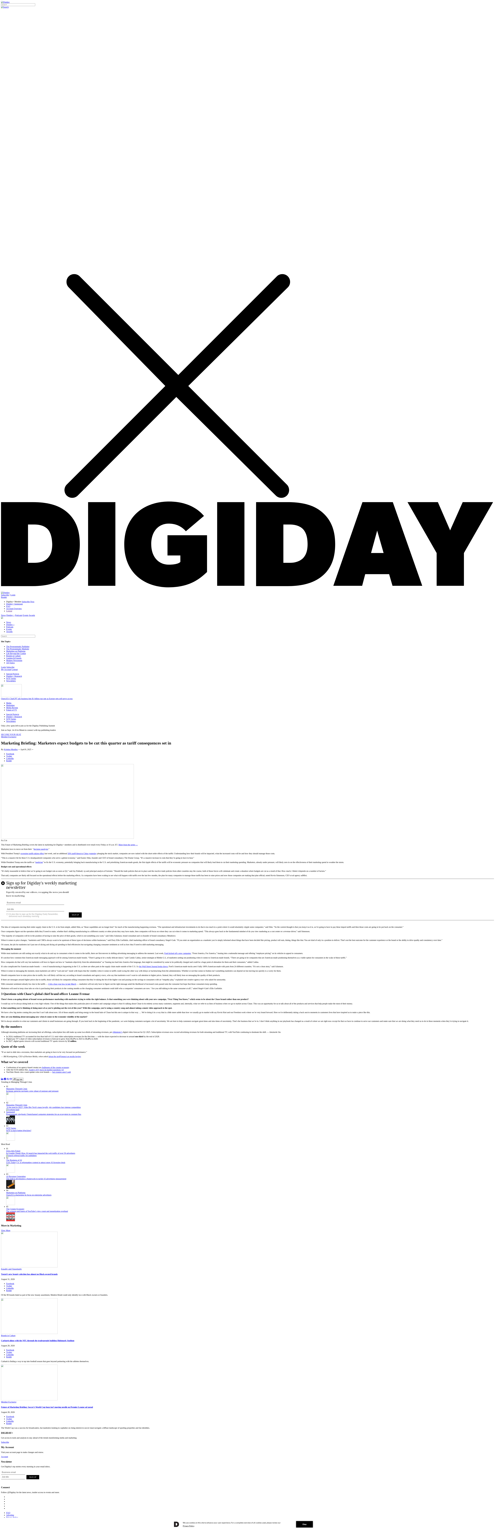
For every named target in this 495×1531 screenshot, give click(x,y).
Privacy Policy (12, 1517)
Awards (32, 615)
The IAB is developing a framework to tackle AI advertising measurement (36, 1179)
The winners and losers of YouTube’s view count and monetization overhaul (37, 1211)
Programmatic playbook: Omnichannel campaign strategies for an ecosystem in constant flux (43, 1114)
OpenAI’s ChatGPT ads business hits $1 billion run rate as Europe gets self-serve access (37, 699)
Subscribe (5, 595)
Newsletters (11, 681)
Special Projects (12, 674)
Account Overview (14, 609)
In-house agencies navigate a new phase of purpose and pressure (32, 1091)
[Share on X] (8, 1079)
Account (4, 1457)
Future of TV (11, 710)
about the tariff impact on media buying (65, 1056)
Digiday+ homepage (14, 604)
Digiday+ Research (14, 676)
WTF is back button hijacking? (18, 1130)
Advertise (10, 1515)
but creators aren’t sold (61, 1072)
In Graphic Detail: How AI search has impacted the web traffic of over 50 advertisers (40, 1153)
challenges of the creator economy (55, 1067)
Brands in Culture (13, 656)
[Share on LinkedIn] (2, 1079)
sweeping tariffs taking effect (32, 853)
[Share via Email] (11, 1079)
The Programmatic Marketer (17, 649)
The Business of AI (14, 1160)
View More (5, 1230)
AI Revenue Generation (16, 1176)
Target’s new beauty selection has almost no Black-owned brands (29, 1274)
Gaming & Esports (13, 658)
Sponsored (10, 1112)
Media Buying (12, 708)
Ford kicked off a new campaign (177, 953)
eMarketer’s (117, 1032)
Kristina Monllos (11, 749)
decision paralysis (41, 849)
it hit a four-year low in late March (62, 984)
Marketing (10, 705)
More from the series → (128, 845)
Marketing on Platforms (15, 651)
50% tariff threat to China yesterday (82, 853)
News (3, 615)
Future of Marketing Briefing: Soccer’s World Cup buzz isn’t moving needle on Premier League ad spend (47, 1407)
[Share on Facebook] (5, 1079)
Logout (9, 611)
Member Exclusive (8, 737)
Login (12, 595)
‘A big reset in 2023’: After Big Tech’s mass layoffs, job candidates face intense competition (43, 1107)
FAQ (8, 606)
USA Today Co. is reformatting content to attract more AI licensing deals (35, 1162)
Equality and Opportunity (11, 1269)
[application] (247, 1524)
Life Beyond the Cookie (16, 653)
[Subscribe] (5, 593)
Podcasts (18, 615)
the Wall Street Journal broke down (153, 966)
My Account (6, 669)
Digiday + (10, 615)
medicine (39, 862)
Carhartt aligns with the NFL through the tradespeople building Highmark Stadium (37, 1340)
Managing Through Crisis (16, 1089)
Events (25, 615)
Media (8, 703)
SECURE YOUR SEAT (11, 734)
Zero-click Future (13, 1151)
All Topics (10, 663)
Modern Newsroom (14, 660)
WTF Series (11, 678)
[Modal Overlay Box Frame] (247, 901)
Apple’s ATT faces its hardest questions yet (46, 1070)
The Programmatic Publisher (17, 646)
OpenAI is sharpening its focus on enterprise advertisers (28, 1195)
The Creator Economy (15, 1209)
